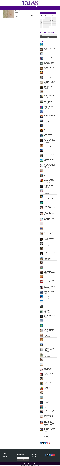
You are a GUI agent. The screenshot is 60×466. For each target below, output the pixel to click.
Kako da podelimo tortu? (48, 401)
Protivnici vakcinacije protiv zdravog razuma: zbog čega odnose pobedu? (48, 435)
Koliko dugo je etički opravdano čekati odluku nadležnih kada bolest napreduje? (49, 101)
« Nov (48, 28)
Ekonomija (30, 6)
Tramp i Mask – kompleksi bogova (49, 115)
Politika (23, 6)
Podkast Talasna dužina (19, 9)
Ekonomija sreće (46, 324)
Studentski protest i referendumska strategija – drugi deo (49, 207)
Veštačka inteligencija (8, 9)
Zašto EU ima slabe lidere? (48, 43)
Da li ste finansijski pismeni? (48, 343)
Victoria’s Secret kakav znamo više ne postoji (26, 10)
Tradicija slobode (30, 9)
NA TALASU (32, 458)
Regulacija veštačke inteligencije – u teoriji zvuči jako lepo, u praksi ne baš (49, 165)
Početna (5, 451)
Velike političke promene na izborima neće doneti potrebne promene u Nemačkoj (49, 180)
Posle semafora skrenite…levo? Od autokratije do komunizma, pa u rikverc (49, 191)
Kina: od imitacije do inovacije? (49, 276)
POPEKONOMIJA (33, 456)
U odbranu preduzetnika (48, 387)
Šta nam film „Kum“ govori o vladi (49, 238)
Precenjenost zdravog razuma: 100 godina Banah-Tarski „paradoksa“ (49, 349)
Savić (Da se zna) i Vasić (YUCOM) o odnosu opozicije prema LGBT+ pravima (49, 429)
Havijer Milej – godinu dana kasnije (49, 252)
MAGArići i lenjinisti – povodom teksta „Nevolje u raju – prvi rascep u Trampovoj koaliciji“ (49, 197)
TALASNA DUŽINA (34, 454)
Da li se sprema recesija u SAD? (49, 373)
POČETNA (5, 6)
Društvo (36, 6)
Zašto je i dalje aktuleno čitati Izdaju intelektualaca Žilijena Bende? (49, 281)
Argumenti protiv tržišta (48, 406)
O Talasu (11, 6)
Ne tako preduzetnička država (49, 170)
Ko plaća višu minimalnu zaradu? (49, 67)
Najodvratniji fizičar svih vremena (49, 48)
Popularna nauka (44, 6)
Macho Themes (34, 463)
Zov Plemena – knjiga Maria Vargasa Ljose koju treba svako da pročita (49, 140)
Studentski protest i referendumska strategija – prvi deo (49, 213)
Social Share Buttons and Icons (25, 465)
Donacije (38, 9)
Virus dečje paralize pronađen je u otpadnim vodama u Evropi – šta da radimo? (49, 233)
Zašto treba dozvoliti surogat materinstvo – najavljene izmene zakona (49, 416)
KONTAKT (44, 9)
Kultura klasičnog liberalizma (48, 266)
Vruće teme (18, 6)
